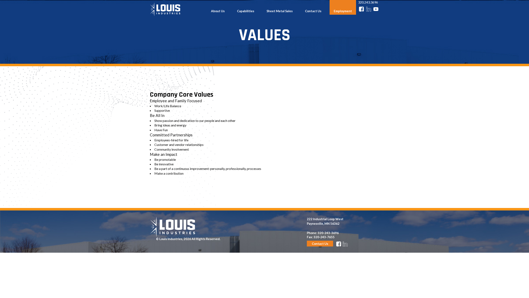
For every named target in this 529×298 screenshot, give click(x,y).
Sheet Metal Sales (280, 11)
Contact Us (313, 11)
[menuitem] (218, 7)
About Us (218, 11)
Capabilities (245, 11)
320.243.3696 (368, 2)
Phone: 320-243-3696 (323, 233)
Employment (343, 11)
